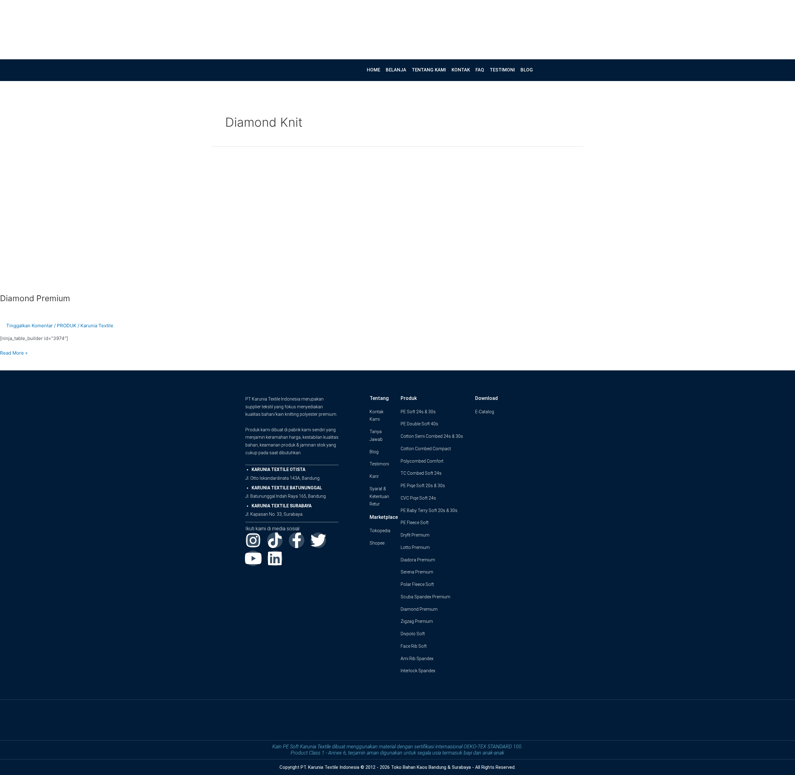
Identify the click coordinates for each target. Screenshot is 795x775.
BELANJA (396, 70)
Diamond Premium (35, 298)
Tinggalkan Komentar (29, 326)
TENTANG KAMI (429, 70)
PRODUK (66, 326)
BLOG (526, 70)
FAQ (479, 70)
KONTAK (461, 70)
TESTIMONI (502, 70)
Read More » (14, 352)
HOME (373, 70)
